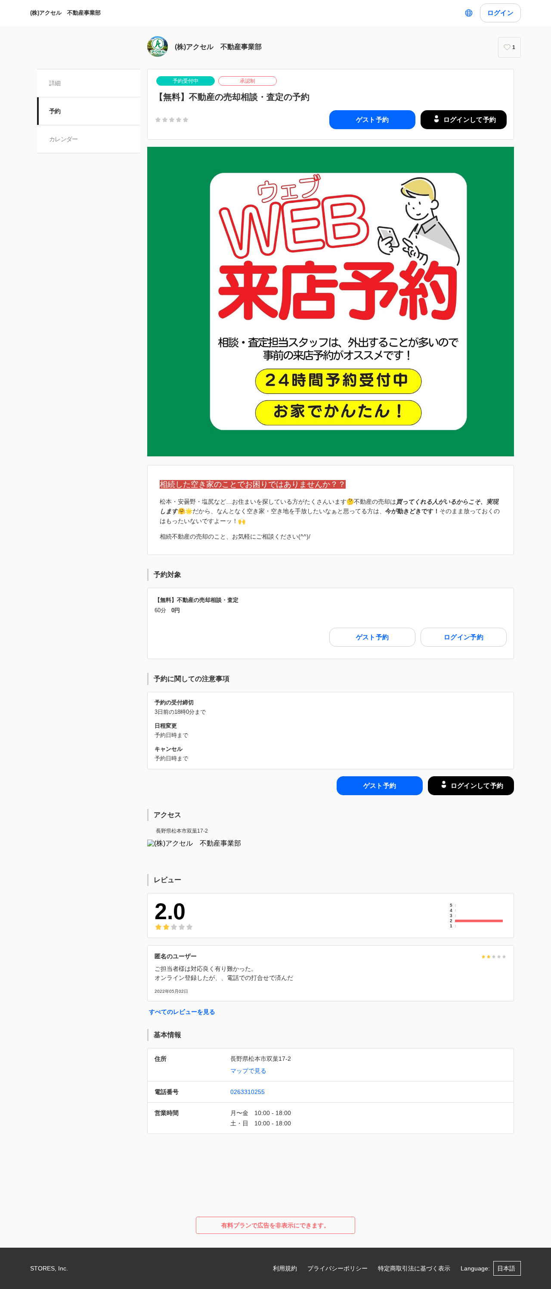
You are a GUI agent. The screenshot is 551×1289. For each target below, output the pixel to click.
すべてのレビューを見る (182, 1011)
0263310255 (247, 1091)
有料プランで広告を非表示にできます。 (275, 1225)
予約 (55, 111)
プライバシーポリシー (337, 1268)
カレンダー (63, 139)
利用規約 (285, 1268)
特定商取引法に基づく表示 (414, 1268)
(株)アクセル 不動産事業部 (68, 12)
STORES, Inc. (49, 1268)
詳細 (55, 83)
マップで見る (248, 1070)
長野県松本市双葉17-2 (182, 831)
